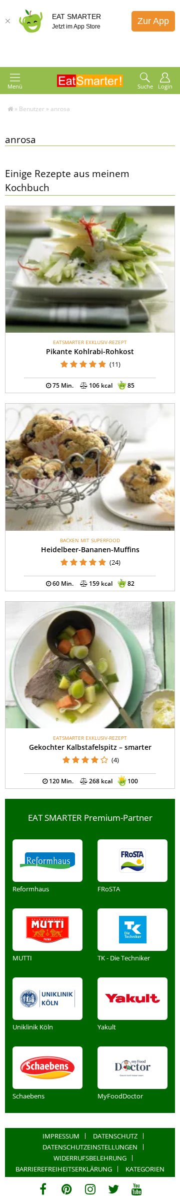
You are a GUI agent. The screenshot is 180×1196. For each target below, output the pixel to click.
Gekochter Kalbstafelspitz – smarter (90, 747)
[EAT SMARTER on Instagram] (90, 1189)
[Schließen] (7, 21)
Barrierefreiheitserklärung (64, 1168)
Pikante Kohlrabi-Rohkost (90, 351)
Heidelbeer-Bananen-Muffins (90, 549)
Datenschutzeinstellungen (90, 1146)
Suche (145, 86)
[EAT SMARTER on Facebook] (43, 1189)
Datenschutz (115, 1135)
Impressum (61, 1135)
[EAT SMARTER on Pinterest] (67, 1189)
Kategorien (145, 1168)
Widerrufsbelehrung (90, 1157)
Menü (15, 86)
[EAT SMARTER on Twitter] (113, 1189)
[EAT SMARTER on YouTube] (137, 1189)
